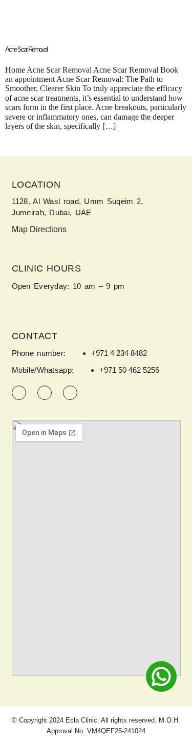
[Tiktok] (44, 393)
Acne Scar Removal (26, 49)
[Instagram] (19, 393)
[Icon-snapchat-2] (70, 393)
